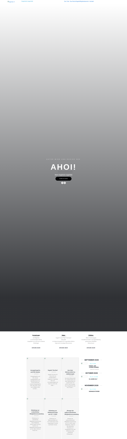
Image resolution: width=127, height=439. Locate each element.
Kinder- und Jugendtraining (94, 366)
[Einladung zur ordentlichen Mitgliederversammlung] (35, 404)
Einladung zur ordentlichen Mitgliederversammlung (37, 412)
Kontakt (92, 1)
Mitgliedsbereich (84, 1)
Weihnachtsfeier (94, 391)
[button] (67, 1)
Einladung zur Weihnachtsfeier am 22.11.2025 (53, 412)
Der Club (66, 1)
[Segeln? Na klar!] (52, 364)
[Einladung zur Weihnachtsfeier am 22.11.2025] (52, 404)
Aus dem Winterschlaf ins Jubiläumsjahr (70, 372)
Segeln (78, 1)
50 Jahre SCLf (93, 379)
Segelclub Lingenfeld (27, 1)
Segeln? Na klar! (53, 370)
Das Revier (73, 1)
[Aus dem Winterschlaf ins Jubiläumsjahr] (70, 364)
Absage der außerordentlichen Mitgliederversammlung (72, 412)
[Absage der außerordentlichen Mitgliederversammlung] (70, 404)
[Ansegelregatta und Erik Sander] (35, 364)
